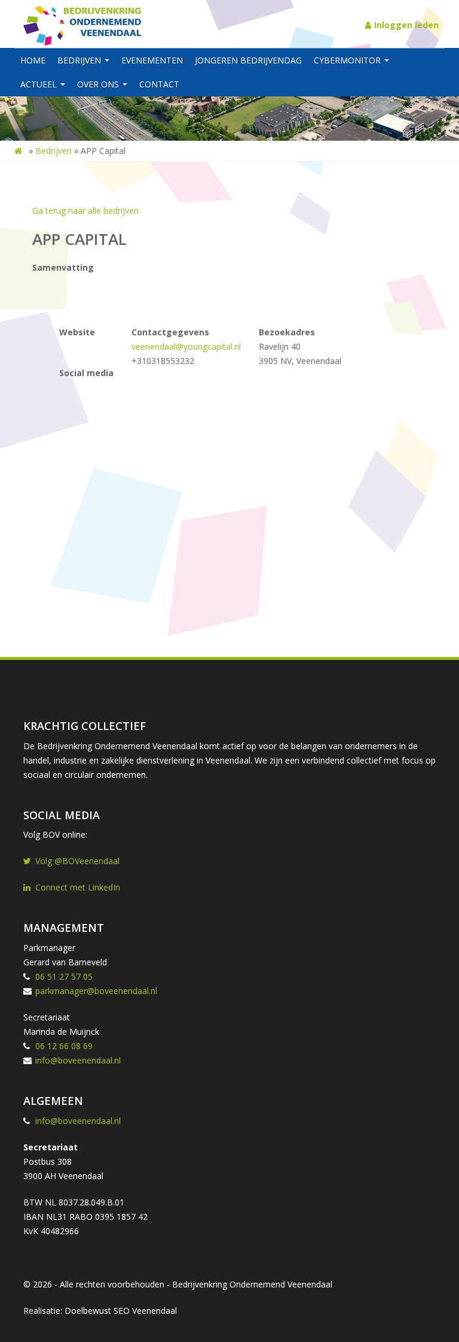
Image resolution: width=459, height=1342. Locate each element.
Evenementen (152, 60)
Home (32, 60)
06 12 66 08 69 (64, 1046)
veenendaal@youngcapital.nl (186, 346)
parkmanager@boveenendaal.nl (96, 990)
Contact (159, 84)
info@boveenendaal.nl (78, 1060)
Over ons (99, 84)
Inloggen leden (406, 25)
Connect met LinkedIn (77, 887)
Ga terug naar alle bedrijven (85, 210)
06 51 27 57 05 (64, 976)
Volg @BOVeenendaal (77, 861)
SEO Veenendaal (145, 1310)
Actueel (39, 84)
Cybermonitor (348, 60)
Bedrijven (80, 60)
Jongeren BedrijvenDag (248, 60)
